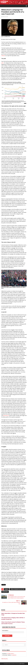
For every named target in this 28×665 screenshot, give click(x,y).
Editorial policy (4, 658)
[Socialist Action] (14, 3)
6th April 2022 (5, 16)
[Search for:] (14, 645)
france (6, 589)
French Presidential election (17, 589)
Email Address (5, 630)
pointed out (6, 415)
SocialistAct (13, 655)
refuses (3, 55)
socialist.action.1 (10, 653)
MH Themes (22, 663)
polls (2, 63)
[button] (26, 6)
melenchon (5, 591)
